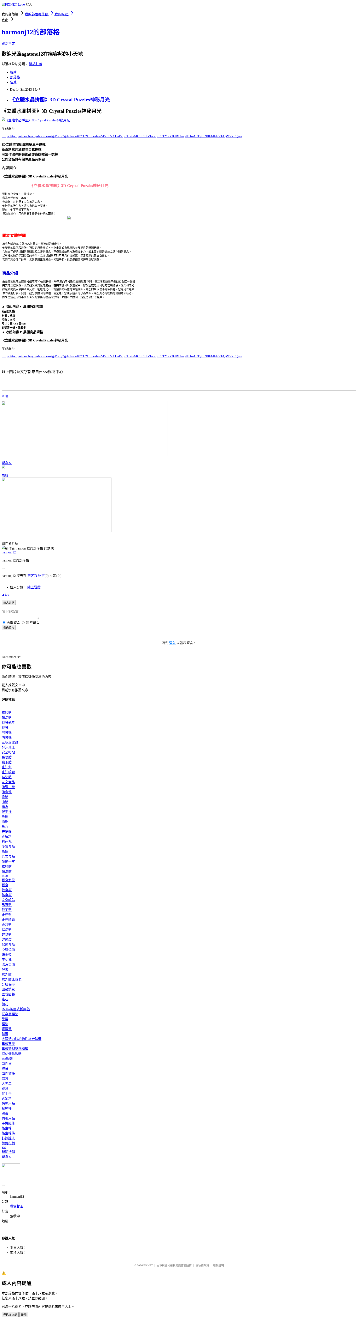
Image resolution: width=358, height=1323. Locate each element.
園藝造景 (8, 989)
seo (4, 1147)
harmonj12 (9, 552)
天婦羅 (7, 831)
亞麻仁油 (8, 949)
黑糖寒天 (8, 1044)
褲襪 (5, 1068)
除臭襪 (7, 732)
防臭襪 (7, 737)
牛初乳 (7, 959)
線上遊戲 (34, 587)
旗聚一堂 (8, 787)
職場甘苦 (35, 64)
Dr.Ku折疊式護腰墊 (16, 1009)
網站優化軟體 (12, 1054)
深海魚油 (8, 964)
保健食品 (8, 944)
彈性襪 (7, 1064)
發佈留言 (8, 627)
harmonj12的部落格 (31, 32)
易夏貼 (7, 757)
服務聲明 (218, 1265)
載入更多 (8, 602)
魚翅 (5, 851)
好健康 (7, 939)
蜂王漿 (7, 954)
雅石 (5, 999)
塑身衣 (7, 463)
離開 (24, 1314)
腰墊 (5, 1024)
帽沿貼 (7, 717)
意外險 (7, 974)
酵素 (5, 969)
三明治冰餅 (10, 742)
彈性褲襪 (8, 1073)
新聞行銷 (8, 1152)
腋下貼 (7, 762)
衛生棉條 (8, 1133)
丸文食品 (8, 782)
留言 (41, 575)
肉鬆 (5, 802)
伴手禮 (7, 812)
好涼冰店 (8, 747)
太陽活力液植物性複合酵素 (21, 1039)
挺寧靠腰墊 (10, 1014)
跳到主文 (8, 43)
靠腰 (5, 1019)
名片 (13, 82)
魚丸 (5, 827)
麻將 (5, 1078)
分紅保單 (8, 984)
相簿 (13, 72)
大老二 (7, 1083)
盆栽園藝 (8, 994)
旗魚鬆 (7, 792)
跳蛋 (5, 1113)
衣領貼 (7, 712)
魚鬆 (5, 475)
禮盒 (5, 807)
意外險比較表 (12, 979)
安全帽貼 (8, 752)
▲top (5, 594)
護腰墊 (7, 1029)
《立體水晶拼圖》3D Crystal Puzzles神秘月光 (60, 99)
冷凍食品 (8, 846)
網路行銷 (8, 1143)
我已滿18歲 (10, 1314)
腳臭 (5, 727)
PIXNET (148, 1265)
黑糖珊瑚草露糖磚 (15, 1049)
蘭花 (5, 1004)
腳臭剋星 (8, 722)
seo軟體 (7, 1059)
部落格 (15, 77)
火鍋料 (7, 836)
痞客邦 (32, 575)
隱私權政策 (202, 1265)
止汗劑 (7, 767)
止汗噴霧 (8, 772)
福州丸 (7, 841)
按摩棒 (7, 1108)
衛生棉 (7, 1128)
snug (5, 395)
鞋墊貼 (7, 777)
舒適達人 (8, 1138)
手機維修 (8, 1123)
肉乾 (5, 822)
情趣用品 (8, 1103)
